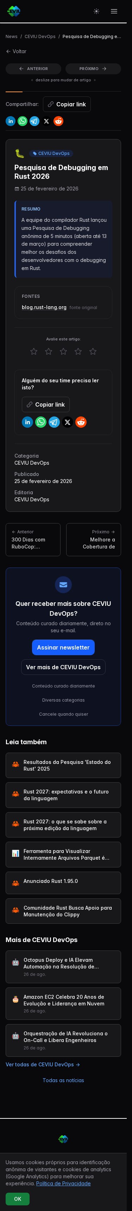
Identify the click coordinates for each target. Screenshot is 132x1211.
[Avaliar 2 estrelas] (49, 351)
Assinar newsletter (63, 647)
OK (17, 1199)
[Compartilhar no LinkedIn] (10, 121)
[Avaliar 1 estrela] (34, 351)
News (12, 36)
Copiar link (71, 104)
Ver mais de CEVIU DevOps (63, 667)
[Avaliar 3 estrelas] (63, 351)
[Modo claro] (96, 11)
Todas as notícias (63, 1080)
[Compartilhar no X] (46, 121)
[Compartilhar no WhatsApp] (22, 121)
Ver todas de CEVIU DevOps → (43, 1064)
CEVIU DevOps (40, 36)
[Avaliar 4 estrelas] (78, 351)
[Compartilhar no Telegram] (34, 121)
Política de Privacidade (63, 1183)
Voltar (19, 51)
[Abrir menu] (114, 11)
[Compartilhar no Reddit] (58, 121)
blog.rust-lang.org (44, 307)
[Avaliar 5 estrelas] (93, 351)
